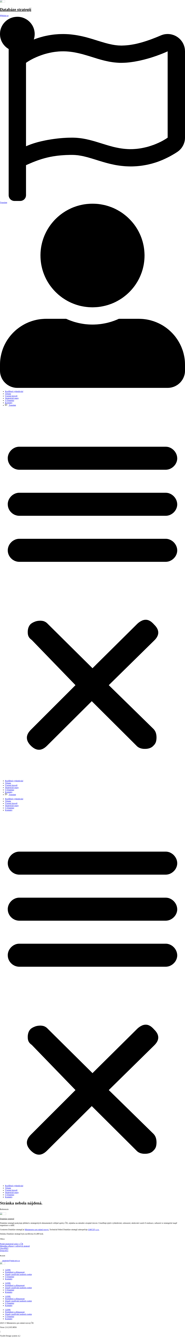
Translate (12, 405)
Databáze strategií (15, 9)
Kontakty (8, 403)
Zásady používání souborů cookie (18, 1274)
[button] (92, 593)
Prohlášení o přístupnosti (15, 1272)
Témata (8, 394)
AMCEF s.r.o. (93, 1230)
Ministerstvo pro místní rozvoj (36, 1230)
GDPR (8, 1270)
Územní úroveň (11, 396)
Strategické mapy (12, 398)
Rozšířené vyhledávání (14, 391)
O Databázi (9, 400)
